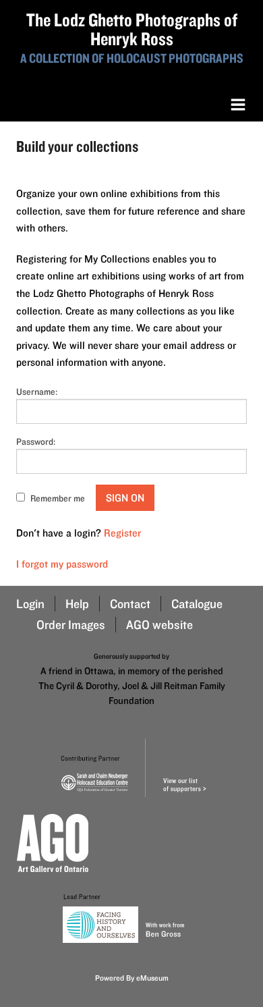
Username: (36, 391)
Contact (130, 603)
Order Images (70, 624)
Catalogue (197, 603)
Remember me (57, 498)
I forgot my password (62, 563)
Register (122, 532)
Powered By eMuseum (132, 978)
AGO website (159, 624)
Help (77, 603)
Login (30, 603)
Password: (35, 441)
